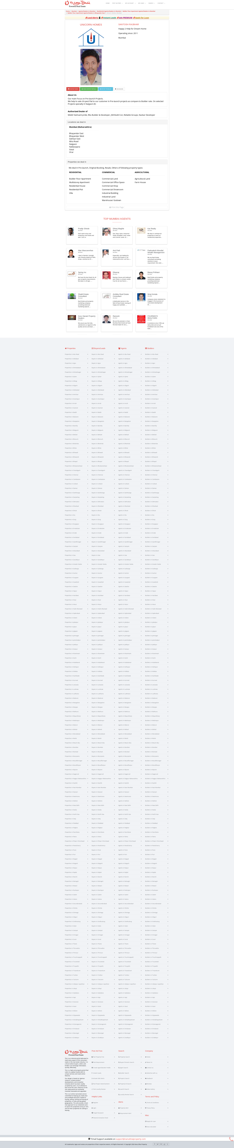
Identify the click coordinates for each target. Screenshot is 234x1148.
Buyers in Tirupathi (97, 966)
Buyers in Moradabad (98, 734)
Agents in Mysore (123, 769)
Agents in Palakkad (124, 823)
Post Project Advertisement (101, 1084)
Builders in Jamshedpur (152, 640)
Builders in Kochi (150, 658)
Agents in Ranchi (123, 877)
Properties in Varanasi (71, 1002)
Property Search (125, 1057)
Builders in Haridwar (151, 595)
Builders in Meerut (151, 725)
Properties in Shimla (71, 908)
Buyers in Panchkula (98, 832)
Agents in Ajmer (123, 376)
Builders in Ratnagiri (151, 881)
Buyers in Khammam (98, 653)
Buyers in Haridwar (97, 595)
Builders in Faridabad (151, 537)
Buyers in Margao (97, 707)
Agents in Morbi (123, 738)
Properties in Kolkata (71, 671)
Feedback (149, 1078)
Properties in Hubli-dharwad (73, 609)
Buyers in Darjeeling (98, 497)
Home (108, 3)
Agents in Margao (123, 707)
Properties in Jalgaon (71, 631)
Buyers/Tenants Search (127, 1062)
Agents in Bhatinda (124, 443)
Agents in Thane (123, 944)
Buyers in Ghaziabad (98, 551)
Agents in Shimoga (124, 912)
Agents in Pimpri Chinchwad (127, 841)
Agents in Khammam (124, 653)
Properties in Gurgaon (71, 577)
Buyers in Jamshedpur (98, 640)
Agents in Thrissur (124, 953)
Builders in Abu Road (151, 354)
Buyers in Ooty (96, 819)
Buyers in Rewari (97, 886)
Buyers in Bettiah (97, 435)
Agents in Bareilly (123, 426)
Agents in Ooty (122, 819)
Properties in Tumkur (71, 975)
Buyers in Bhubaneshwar (99, 466)
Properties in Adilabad (72, 359)
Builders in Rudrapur (151, 890)
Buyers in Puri (96, 854)
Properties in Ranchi (71, 877)
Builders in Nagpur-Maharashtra (155, 778)
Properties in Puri (70, 854)
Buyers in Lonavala (97, 685)
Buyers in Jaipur (96, 627)
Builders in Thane (150, 944)
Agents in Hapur (123, 591)
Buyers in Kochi (96, 658)
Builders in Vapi (150, 997)
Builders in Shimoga (151, 912)
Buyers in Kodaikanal (98, 662)
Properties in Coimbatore (72, 479)
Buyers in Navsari (97, 792)
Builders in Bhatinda (151, 443)
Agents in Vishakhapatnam (126, 1020)
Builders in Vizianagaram (153, 1024)
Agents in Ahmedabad (125, 368)
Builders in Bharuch (151, 439)
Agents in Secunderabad (125, 903)
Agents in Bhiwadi (123, 452)
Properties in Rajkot (71, 872)
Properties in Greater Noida (73, 564)
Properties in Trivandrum (72, 970)
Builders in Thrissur (151, 953)
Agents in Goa (122, 555)
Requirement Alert (125, 1113)
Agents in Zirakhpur (124, 1037)
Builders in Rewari (150, 886)
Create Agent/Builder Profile (101, 1068)
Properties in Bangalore (72, 421)
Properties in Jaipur (71, 627)
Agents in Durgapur (124, 524)
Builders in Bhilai (150, 448)
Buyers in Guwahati (98, 582)
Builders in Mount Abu (152, 743)
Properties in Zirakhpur (72, 1037)
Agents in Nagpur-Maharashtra (128, 778)
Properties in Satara (71, 899)
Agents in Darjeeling (124, 497)
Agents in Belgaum (124, 430)
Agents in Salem (123, 895)
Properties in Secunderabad (73, 903)
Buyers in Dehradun (98, 501)
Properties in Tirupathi (72, 966)
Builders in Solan (150, 926)
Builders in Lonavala (151, 685)
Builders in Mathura (151, 711)
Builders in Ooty (150, 819)
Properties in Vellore (71, 1011)
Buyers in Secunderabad (99, 903)
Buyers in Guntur (97, 573)
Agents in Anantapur (124, 399)
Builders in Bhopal (150, 461)
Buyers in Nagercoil (98, 774)
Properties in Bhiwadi (71, 452)
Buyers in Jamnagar (98, 635)
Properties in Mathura (71, 711)
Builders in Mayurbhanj (152, 716)
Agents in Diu (122, 515)
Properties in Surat (70, 939)
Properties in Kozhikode (72, 676)
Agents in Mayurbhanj (125, 716)
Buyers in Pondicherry (98, 845)
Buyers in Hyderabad (98, 613)
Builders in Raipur (150, 868)
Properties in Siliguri (71, 917)
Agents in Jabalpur (124, 622)
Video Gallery (150, 1089)
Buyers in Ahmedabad (98, 368)
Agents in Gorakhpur (124, 560)
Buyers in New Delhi (98, 805)
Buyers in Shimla (97, 908)
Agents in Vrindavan (124, 1029)
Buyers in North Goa (98, 814)
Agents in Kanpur (123, 649)
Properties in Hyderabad (72, 613)
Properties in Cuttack (71, 484)
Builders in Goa (150, 555)
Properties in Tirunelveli (72, 962)
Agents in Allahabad (124, 390)
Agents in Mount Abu (124, 743)
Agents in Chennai (124, 475)
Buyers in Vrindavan (98, 1029)
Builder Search (124, 1073)
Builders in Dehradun (151, 501)
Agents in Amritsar (124, 394)
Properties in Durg (70, 519)
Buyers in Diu (96, 515)
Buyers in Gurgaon (97, 577)
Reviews (149, 1084)
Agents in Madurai (124, 698)
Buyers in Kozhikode (98, 676)
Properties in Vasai (70, 1006)
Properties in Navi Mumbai (73, 787)
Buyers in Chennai (97, 475)
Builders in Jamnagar (151, 635)
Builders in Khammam (152, 653)
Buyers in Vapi (96, 997)
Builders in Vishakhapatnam (153, 1020)
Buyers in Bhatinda (97, 443)
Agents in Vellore (123, 1011)
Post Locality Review (99, 1089)
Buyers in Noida (96, 810)
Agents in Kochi (123, 658)
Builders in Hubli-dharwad (153, 609)
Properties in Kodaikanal (72, 662)
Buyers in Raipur (97, 868)
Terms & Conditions (152, 1102)
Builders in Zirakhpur (151, 1037)
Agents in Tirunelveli (124, 962)
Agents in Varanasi (124, 1002)
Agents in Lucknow (124, 689)
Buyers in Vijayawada (98, 1015)
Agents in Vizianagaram (125, 1024)
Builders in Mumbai (151, 747)
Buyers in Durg (96, 519)
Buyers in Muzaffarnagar (99, 761)
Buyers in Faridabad (98, 537)
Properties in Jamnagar (72, 635)
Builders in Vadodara (151, 993)
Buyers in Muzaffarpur (99, 765)
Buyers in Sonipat (97, 930)
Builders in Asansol (151, 408)
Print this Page (117, 207)
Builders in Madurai (151, 698)
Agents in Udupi (123, 988)
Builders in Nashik (150, 783)
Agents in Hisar (123, 600)
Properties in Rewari (71, 886)
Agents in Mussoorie (124, 756)
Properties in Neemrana (72, 796)
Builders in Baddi (150, 412)
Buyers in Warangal (98, 1033)
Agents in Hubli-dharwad (126, 609)
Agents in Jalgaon (123, 631)
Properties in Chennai (71, 475)
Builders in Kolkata (151, 671)
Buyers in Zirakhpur (98, 1037)
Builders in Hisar (150, 600)
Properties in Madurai (71, 698)
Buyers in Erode (96, 533)
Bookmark (119, 89)
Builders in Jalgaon (151, 631)
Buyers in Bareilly (97, 426)
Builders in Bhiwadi (151, 452)
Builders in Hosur (150, 604)
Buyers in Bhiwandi (98, 457)
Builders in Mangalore (152, 702)
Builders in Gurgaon (151, 577)
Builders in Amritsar (151, 394)
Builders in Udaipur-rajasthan (154, 984)
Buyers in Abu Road (98, 354)
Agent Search (124, 1068)
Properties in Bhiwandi (72, 457)
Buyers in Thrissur (97, 953)
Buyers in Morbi (96, 738)
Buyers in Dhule (96, 510)
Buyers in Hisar (96, 600)
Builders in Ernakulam (152, 528)
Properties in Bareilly (71, 426)
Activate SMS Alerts (98, 1078)
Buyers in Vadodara (98, 993)
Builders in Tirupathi (151, 966)
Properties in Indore (71, 618)
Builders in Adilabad (151, 359)
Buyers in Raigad (97, 859)
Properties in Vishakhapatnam (74, 1020)
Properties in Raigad (71, 859)
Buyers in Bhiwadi (97, 452)
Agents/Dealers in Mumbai (86, 11)
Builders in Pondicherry (152, 845)
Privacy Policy (150, 1108)
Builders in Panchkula (151, 832)
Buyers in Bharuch (97, 439)
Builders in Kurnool (151, 680)
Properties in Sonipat (71, 930)
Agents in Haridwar (124, 595)
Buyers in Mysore (97, 769)
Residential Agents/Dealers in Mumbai (109, 11)
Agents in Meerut (123, 725)
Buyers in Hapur (97, 591)
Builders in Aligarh (151, 385)
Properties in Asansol (71, 408)
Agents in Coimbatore (125, 479)
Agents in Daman (123, 488)
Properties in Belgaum (72, 430)
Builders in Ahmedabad (152, 368)
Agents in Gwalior (123, 586)
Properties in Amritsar (71, 394)
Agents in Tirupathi (124, 966)
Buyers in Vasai (96, 1006)
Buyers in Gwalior (97, 586)
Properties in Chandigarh (72, 470)
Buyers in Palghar (97, 828)
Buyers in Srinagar (97, 935)
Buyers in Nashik (97, 783)
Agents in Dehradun (124, 501)
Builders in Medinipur (152, 720)
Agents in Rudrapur (124, 890)
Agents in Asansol (123, 408)
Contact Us (149, 1068)
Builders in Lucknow (151, 689)
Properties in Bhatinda (72, 443)
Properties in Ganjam (71, 546)
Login (94, 1108)
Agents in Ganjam (123, 546)
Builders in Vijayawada (152, 1015)
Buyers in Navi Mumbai (99, 787)
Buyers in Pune (96, 850)
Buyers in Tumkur (97, 975)
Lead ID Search (124, 1089)
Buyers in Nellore (97, 801)
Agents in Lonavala (124, 685)
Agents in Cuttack (123, 484)
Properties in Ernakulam (72, 528)
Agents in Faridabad (124, 537)
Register (95, 1102)
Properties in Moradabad (72, 734)
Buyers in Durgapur (98, 524)
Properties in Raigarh (71, 863)
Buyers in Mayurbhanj (98, 716)
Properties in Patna (71, 836)
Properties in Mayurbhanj (73, 716)
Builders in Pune (150, 850)
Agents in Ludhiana (124, 694)
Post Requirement (98, 1062)
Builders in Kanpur (151, 649)
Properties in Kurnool (71, 680)
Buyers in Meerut (97, 725)
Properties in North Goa (72, 814)
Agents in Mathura (124, 711)
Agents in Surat (123, 939)
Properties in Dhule (71, 510)
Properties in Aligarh (71, 385)
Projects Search (124, 1078)
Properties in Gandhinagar (73, 542)
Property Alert (124, 1108)
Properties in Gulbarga (72, 568)
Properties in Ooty (70, 819)
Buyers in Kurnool (97, 680)
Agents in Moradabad (125, 734)
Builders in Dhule (150, 510)
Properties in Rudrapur (72, 890)
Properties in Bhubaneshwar (73, 466)
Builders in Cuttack (151, 484)
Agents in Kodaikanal (124, 662)
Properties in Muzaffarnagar (73, 761)
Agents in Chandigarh (125, 470)
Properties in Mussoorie (72, 756)
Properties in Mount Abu (72, 743)
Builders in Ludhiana (151, 694)
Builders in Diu (149, 515)
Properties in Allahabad (72, 390)
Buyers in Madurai (97, 698)
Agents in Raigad (123, 859)
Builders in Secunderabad (153, 903)
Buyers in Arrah (96, 403)
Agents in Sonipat (123, 930)
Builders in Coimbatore (152, 479)
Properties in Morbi (71, 738)
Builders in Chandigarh (152, 470)
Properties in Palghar (71, 828)
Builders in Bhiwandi (151, 457)
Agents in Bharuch (124, 439)
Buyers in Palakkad (97, 823)
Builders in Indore (150, 618)
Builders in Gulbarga (151, 568)
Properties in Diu (70, 515)
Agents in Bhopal (123, 461)
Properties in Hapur (71, 591)
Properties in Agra (70, 363)
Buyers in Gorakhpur (98, 560)
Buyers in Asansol (97, 408)
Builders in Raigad (150, 859)
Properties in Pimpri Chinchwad (74, 841)
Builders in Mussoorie (152, 756)
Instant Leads (96, 1073)
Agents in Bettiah (123, 435)
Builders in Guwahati (151, 582)
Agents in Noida (123, 810)
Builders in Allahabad (151, 390)
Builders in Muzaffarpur (152, 765)
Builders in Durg (150, 519)
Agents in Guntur (123, 573)
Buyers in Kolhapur (97, 667)
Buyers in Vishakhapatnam (100, 1020)
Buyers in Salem (97, 895)
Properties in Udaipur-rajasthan (74, 984)
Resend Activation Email (100, 1118)
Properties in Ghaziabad (72, 551)
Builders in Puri (150, 854)
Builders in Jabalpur (151, 622)
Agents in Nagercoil (124, 774)
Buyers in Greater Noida (99, 564)
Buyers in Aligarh (97, 385)
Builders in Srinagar (151, 935)
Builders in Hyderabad (152, 613)
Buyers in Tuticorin (97, 979)
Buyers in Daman (97, 488)
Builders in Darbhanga (152, 493)
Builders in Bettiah (151, 435)
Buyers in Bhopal (97, 461)
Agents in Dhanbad (124, 506)
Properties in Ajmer (71, 376)
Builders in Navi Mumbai (152, 787)
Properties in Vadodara (72, 993)
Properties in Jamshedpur (73, 640)
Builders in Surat (150, 939)
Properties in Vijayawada (72, 1015)
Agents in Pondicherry (125, 845)
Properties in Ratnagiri (72, 881)
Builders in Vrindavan (151, 1029)
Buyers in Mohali (97, 729)
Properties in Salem (71, 895)
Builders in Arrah (150, 403)
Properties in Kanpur (71, 649)
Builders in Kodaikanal (152, 662)
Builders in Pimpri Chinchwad (154, 841)
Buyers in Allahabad (98, 390)
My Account (129, 3)
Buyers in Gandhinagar (99, 542)
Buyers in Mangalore (98, 702)
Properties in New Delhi (72, 805)
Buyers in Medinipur (98, 720)
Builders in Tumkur (151, 975)
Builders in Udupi (150, 988)
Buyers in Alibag (97, 381)
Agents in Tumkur (123, 975)
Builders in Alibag (150, 381)
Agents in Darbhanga (124, 493)
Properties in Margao (71, 707)
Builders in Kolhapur (151, 667)
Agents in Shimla (123, 908)
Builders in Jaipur (150, 627)
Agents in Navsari (123, 792)
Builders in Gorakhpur (152, 560)
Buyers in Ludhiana (98, 694)
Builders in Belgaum (151, 430)
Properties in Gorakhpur (72, 560)
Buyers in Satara (97, 899)
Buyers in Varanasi (97, 1002)
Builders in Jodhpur (151, 644)
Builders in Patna (150, 836)
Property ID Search (125, 1084)
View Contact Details (89, 89)
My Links (141, 3)
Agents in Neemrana (124, 796)
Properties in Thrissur (71, 953)
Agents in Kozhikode (124, 676)
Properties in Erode (71, 533)
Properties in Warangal (72, 1033)
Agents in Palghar (123, 828)
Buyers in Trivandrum (98, 970)
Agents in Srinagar (124, 935)
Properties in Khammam (72, 653)
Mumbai (74, 11)
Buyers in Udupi (97, 988)
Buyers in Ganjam (97, 546)
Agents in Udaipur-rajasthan (127, 984)
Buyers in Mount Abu (98, 743)
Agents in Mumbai (124, 747)
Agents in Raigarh (123, 863)
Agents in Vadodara (124, 993)
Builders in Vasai (150, 1006)
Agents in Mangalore (124, 702)
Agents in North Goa (124, 814)
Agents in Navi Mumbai (125, 787)
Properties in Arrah (71, 403)
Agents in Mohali (123, 729)
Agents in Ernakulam (124, 528)
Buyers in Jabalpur (97, 622)
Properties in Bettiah (71, 435)
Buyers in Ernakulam (98, 528)
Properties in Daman (71, 488)
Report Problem (106, 89)
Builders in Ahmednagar (152, 372)
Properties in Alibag (71, 381)
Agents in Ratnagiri (124, 881)
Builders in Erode (150, 533)
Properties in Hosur (71, 604)
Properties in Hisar (70, 600)
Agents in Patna (123, 836)
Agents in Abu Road (124, 354)
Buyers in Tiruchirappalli (99, 957)
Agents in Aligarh (123, 385)
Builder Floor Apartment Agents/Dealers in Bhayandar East (86, 13)
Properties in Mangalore (72, 702)
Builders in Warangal (151, 1033)
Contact (160, 3)
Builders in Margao (151, 707)
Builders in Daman (151, 488)
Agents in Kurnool (123, 680)
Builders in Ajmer (150, 376)
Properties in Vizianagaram (73, 1024)
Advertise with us (151, 1073)
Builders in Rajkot (150, 872)
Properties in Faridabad (72, 537)
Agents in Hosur (123, 604)
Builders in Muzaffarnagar (153, 761)
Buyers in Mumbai (97, 747)
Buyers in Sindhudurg (98, 921)
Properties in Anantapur (72, 399)
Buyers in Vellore (97, 1011)
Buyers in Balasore (97, 417)
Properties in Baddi (71, 412)
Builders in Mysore (151, 769)
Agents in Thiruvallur (124, 948)
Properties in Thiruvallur (72, 948)
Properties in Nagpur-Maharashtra (75, 778)
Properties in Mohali (71, 729)
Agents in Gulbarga (124, 568)
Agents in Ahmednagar (125, 372)
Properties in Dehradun (72, 501)
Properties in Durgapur (72, 524)
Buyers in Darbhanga (98, 493)
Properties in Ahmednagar (73, 372)
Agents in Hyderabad (124, 613)
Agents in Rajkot (123, 872)
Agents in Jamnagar (124, 635)
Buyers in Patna (96, 836)
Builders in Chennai (151, 475)
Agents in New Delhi (124, 805)
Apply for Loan (151, 1121)
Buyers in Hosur (96, 604)
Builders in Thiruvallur (152, 948)
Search (150, 3)
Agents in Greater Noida (125, 564)
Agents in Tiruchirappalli (126, 957)
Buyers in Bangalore (98, 421)
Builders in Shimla (150, 908)
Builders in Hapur (150, 591)
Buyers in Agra (96, 363)
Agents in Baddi (123, 412)
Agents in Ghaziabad (124, 551)
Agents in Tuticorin (124, 979)
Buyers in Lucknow (97, 689)
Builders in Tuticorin (151, 979)
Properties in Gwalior (71, 586)
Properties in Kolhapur (72, 667)
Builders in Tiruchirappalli (153, 957)
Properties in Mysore (71, 769)
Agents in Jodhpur (123, 644)
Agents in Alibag (123, 381)
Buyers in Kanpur (97, 649)
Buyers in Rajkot (97, 872)
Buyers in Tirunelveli (98, 962)
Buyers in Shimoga (97, 912)
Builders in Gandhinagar (152, 542)
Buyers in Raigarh (97, 863)
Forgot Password (98, 1113)
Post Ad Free (116, 3)
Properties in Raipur (71, 868)
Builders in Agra (150, 363)
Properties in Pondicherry (73, 845)
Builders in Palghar (151, 828)
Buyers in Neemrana (98, 796)
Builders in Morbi (150, 738)
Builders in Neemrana (152, 796)
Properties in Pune (70, 850)
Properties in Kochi (71, 658)
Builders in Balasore (151, 417)
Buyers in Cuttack (97, 484)
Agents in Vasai (123, 1006)
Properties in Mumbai (71, 747)
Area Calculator (151, 1127)
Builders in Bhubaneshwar (153, 466)
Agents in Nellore (123, 801)
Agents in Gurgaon (124, 577)
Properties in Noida (71, 810)
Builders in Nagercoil (151, 774)
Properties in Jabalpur (71, 622)
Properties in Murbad (71, 752)
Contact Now (73, 89)
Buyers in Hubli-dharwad (99, 609)
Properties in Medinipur (72, 720)
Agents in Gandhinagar (125, 542)
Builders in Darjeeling (151, 497)
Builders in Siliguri (150, 917)
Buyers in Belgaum (97, 430)
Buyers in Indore (97, 618)
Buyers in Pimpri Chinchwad (100, 841)
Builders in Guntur (151, 573)
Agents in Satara (123, 899)
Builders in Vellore (150, 1011)
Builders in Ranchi (150, 877)
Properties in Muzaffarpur (73, 765)
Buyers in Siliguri (97, 917)
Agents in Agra (122, 363)
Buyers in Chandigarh (98, 470)
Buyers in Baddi (96, 412)
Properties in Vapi (70, 997)
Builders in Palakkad (151, 823)
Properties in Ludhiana (72, 694)
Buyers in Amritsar (97, 394)
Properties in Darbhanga (72, 493)
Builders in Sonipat (151, 930)
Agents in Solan (123, 926)
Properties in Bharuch (71, 439)
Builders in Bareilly (151, 426)
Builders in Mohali (150, 729)
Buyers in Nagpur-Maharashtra (101, 778)
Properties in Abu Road (72, 354)
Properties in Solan (71, 926)
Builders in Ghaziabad (152, 551)
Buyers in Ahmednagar (99, 372)
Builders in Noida (150, 810)
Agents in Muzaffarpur (125, 765)
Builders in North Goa (151, 814)
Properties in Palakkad (72, 823)
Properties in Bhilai (71, 448)
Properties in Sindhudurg (72, 921)
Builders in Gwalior (151, 586)
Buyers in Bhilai (96, 448)
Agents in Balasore (124, 417)
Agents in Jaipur (123, 627)
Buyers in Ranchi (97, 877)
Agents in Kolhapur (124, 667)
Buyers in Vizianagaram (99, 1024)
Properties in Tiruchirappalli (73, 957)
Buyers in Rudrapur (98, 890)
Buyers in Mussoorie (98, 756)
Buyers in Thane (97, 944)
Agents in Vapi (122, 997)
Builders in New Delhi (151, 805)
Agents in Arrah (123, 403)
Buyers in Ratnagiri (97, 881)
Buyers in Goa (96, 555)
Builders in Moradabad (152, 734)
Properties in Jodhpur (71, 644)
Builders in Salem (150, 895)
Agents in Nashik (123, 783)
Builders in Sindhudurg (152, 921)
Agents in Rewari (123, 886)
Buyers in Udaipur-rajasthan (100, 984)
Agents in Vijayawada (124, 1015)
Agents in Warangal (124, 1033)
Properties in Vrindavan (72, 1029)
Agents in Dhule (123, 510)
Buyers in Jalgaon (97, 631)
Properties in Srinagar (71, 935)
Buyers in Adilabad (97, 359)
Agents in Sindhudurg (125, 921)
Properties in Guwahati (72, 582)
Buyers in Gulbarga (97, 568)
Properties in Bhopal (71, 461)
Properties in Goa (70, 555)
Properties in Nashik (71, 783)
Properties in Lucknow (71, 689)
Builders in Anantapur (152, 399)
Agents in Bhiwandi (124, 457)
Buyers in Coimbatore (98, 479)
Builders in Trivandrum (152, 970)
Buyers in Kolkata (97, 671)
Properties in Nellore (71, 801)
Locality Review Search (127, 1094)
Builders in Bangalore (151, 421)
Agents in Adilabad (124, 359)
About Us (149, 1062)
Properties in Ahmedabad (73, 368)
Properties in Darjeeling (72, 497)
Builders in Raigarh (151, 863)
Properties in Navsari (71, 792)
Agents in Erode (123, 533)
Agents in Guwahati (124, 582)
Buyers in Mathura (97, 711)
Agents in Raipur (123, 868)
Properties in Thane (71, 944)
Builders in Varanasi (151, 1002)
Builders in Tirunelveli (152, 962)
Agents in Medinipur (124, 720)
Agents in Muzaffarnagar (126, 761)
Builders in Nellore (151, 801)
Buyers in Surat (96, 939)
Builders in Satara (150, 899)
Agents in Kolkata (123, 671)
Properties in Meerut (71, 725)
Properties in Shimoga (71, 912)
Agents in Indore (123, 618)
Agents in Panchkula (124, 832)
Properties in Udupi (71, 988)
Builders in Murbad (151, 752)
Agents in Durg (123, 519)
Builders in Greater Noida (153, 564)
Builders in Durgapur (151, 524)
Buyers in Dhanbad (97, 506)
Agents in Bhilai (123, 448)
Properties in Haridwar (72, 595)
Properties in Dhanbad (72, 506)
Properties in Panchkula (72, 832)
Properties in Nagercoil (72, 774)
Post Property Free (98, 1057)
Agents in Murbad (123, 752)
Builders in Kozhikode (151, 676)
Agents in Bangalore (124, 421)
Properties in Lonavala (72, 685)
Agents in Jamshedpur (125, 640)
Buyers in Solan (96, 926)
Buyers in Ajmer (96, 376)
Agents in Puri (122, 854)
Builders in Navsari (151, 792)
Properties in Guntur (71, 573)
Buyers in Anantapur (98, 399)
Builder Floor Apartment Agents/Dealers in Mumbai (139, 11)
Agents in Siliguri (123, 917)
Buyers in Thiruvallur (98, 948)
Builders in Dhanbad (151, 506)
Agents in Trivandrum (125, 970)
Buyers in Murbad (97, 752)
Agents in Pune (123, 850)
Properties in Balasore (71, 417)
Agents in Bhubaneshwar (126, 466)
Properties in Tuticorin (72, 979)
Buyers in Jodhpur (97, 644)
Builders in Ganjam (151, 546)
